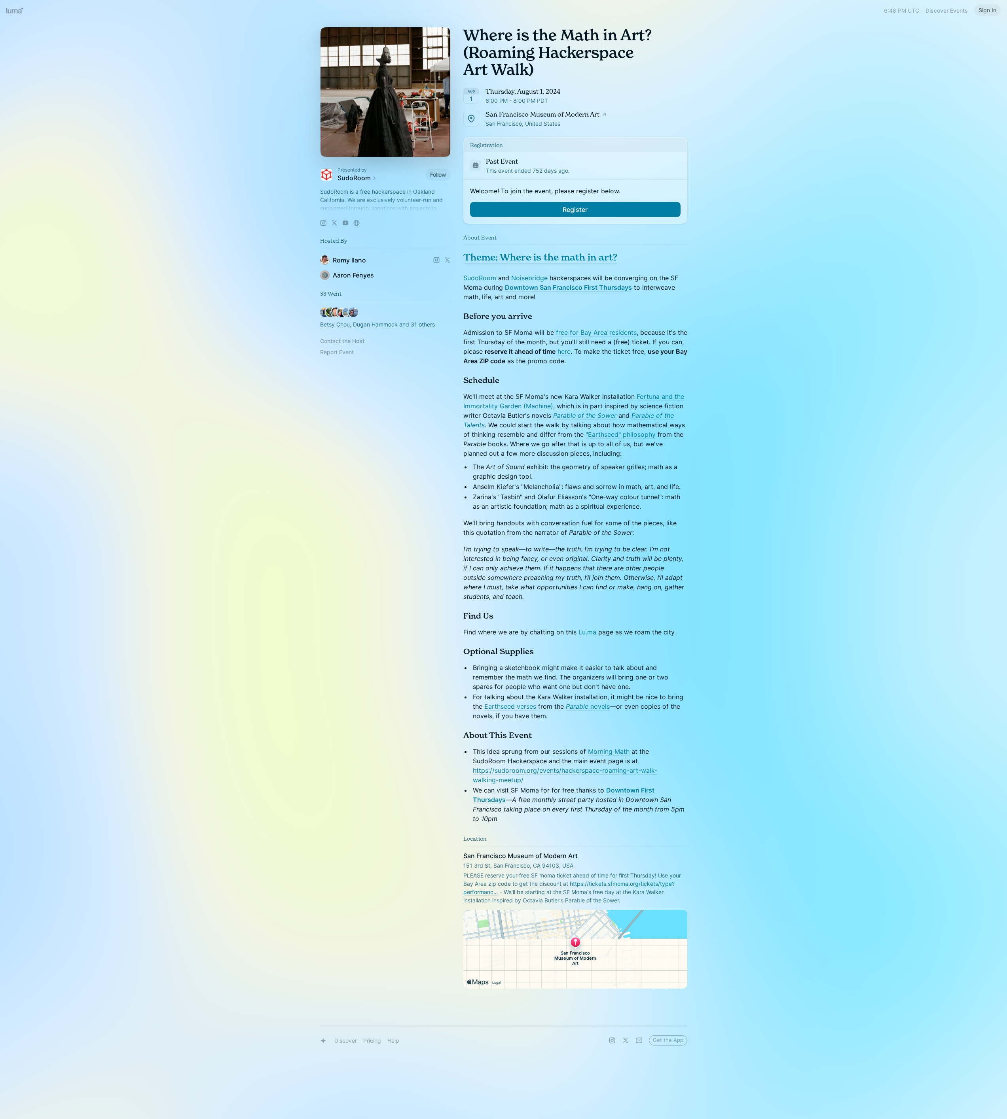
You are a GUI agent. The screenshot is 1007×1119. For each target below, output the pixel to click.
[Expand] (385, 208)
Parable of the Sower (584, 415)
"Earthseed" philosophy (621, 434)
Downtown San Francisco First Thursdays (568, 287)
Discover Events (946, 10)
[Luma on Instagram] (612, 1040)
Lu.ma (587, 632)
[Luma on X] (625, 1040)
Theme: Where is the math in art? (540, 257)
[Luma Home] (15, 10)
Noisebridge (529, 278)
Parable (577, 706)
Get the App (668, 1040)
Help (393, 1040)
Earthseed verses (510, 706)
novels (599, 706)
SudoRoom (480, 278)
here (564, 351)
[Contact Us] (639, 1040)
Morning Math (609, 751)
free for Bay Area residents (596, 332)
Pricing (372, 1040)
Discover (345, 1040)
